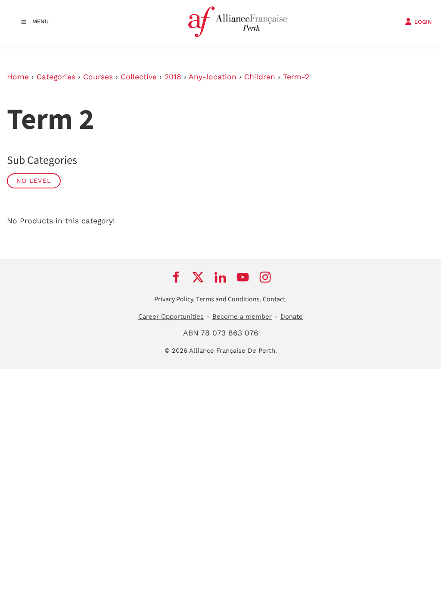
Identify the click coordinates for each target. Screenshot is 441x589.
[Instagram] (265, 277)
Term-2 (296, 76)
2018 (173, 76)
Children (259, 76)
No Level (33, 181)
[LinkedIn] (220, 277)
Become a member (242, 316)
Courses (98, 76)
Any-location (212, 76)
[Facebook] (175, 277)
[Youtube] (243, 277)
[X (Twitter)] (198, 277)
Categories (56, 76)
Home (18, 76)
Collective (139, 76)
